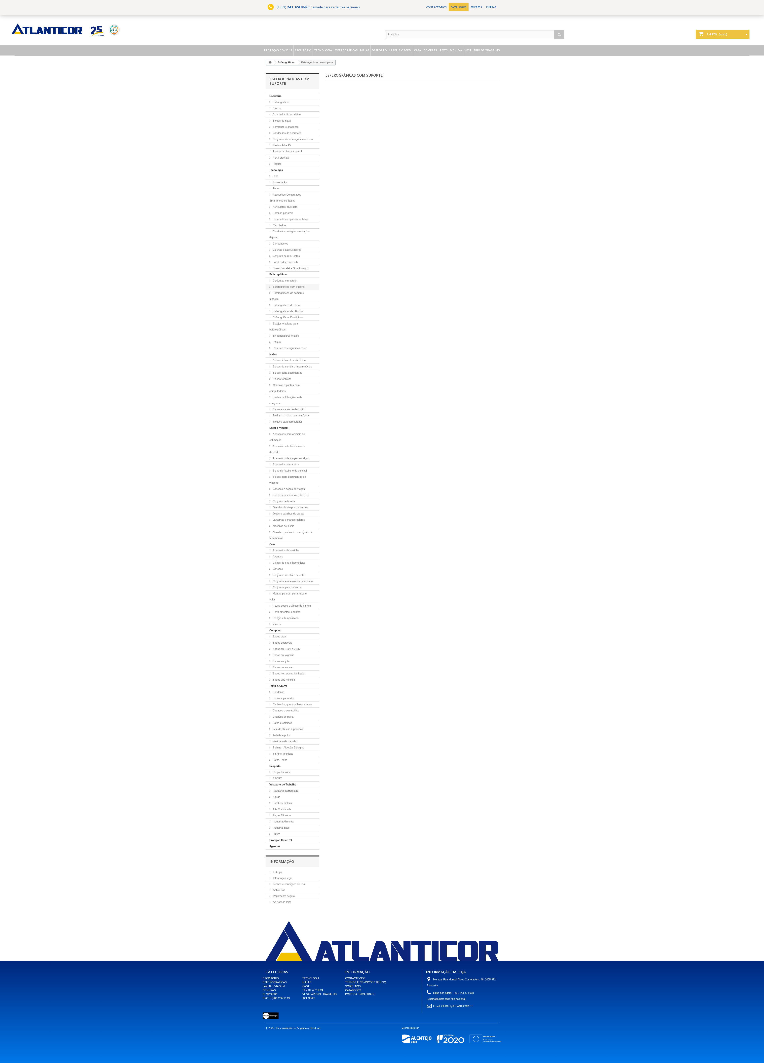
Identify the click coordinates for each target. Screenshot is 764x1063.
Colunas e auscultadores (286, 249)
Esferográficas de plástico (287, 311)
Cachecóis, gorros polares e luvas (292, 704)
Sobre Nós (278, 890)
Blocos (276, 108)
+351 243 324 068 (463, 992)
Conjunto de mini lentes (286, 255)
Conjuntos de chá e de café (288, 575)
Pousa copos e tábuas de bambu (291, 605)
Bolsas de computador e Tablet (290, 219)
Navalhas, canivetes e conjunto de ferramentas (291, 535)
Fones (276, 188)
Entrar (491, 7)
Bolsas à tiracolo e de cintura (289, 360)
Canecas (277, 568)
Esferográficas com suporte (288, 286)
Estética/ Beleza (282, 803)
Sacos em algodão (283, 655)
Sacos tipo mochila (283, 679)
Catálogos (353, 990)
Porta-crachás (280, 157)
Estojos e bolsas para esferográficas (283, 326)
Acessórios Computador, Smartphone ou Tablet (285, 197)
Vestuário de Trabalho (482, 50)
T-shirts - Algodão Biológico (288, 747)
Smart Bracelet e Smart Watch (290, 268)
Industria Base (280, 827)
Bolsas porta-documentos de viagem (287, 479)
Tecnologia (323, 50)
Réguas (277, 163)
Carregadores (280, 243)
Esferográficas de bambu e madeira (286, 295)
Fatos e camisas (282, 722)
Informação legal (282, 878)
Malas (364, 50)
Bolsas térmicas (281, 378)
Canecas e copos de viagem (289, 488)
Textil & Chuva (450, 50)
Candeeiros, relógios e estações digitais (289, 234)
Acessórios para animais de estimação (287, 437)
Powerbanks (279, 182)
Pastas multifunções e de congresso (285, 400)
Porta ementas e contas (286, 611)
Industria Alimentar (283, 821)
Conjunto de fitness (283, 501)
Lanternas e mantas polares (288, 519)
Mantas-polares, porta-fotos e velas (288, 596)
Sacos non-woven (282, 667)
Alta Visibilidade (281, 809)
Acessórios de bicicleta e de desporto (287, 449)
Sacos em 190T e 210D (286, 648)
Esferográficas (346, 50)
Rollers (276, 341)
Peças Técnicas (281, 815)
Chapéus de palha (282, 716)
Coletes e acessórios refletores (290, 495)
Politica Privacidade (360, 994)
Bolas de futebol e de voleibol (289, 470)
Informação (282, 861)
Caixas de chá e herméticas (288, 562)
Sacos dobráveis (282, 642)
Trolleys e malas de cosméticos (291, 415)
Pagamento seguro (283, 895)
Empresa (476, 7)
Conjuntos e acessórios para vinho (292, 581)
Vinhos (276, 624)
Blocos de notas (281, 120)
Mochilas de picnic (283, 525)
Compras (430, 50)
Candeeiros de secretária (286, 133)
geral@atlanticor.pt (457, 1006)
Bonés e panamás (283, 698)
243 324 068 (297, 7)
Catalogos (459, 7)
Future (276, 833)
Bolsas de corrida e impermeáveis (292, 366)
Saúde (276, 796)
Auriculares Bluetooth (284, 206)
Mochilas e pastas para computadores (284, 388)
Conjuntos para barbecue (286, 587)
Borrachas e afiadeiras (285, 126)
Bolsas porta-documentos (287, 372)
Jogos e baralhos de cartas (288, 513)
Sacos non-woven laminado (288, 673)
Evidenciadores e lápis (285, 335)
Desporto (379, 50)
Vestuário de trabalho (284, 741)
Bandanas (278, 692)
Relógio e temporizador (285, 618)
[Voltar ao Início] (270, 62)
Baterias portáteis (282, 212)
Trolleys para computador (287, 421)
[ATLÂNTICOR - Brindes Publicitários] (197, 30)
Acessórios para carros (285, 464)
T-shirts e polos (281, 735)
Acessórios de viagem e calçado (291, 458)
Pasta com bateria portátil (287, 151)
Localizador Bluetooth (285, 262)
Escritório (303, 50)
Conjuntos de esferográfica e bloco (292, 139)
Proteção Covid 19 (278, 50)
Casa (417, 50)
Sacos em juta (280, 661)
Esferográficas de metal (286, 305)
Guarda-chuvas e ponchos (287, 729)
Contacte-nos (436, 7)
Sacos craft (279, 636)
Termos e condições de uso (288, 884)
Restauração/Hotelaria (285, 790)
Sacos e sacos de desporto (288, 409)
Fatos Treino (279, 759)
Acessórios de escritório (286, 114)
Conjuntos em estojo (284, 280)
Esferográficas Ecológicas (287, 317)
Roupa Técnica (281, 772)
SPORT (277, 778)
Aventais (277, 556)
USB (275, 176)
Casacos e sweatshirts (285, 710)
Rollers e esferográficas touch (289, 348)
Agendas (274, 846)
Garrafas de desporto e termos (290, 507)
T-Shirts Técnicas (282, 753)
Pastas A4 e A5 (281, 145)
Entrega (277, 872)
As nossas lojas (281, 901)
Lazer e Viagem (400, 50)
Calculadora (279, 225)
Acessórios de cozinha (285, 550)
